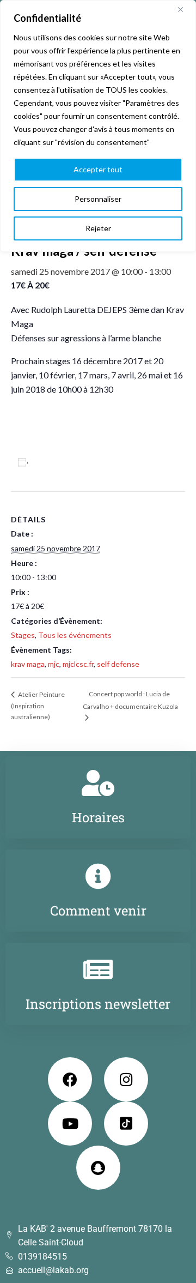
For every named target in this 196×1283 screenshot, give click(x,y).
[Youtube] (70, 1123)
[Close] (184, 9)
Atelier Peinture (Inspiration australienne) (38, 705)
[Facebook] (70, 1079)
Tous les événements (75, 635)
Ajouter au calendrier (74, 462)
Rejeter (98, 228)
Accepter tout (98, 169)
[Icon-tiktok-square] (126, 1123)
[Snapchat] (98, 1168)
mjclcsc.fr (78, 663)
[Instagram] (126, 1079)
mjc (53, 663)
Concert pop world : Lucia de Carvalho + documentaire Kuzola (130, 700)
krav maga (28, 663)
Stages (23, 635)
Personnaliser (98, 198)
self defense (118, 663)
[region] (98, 126)
